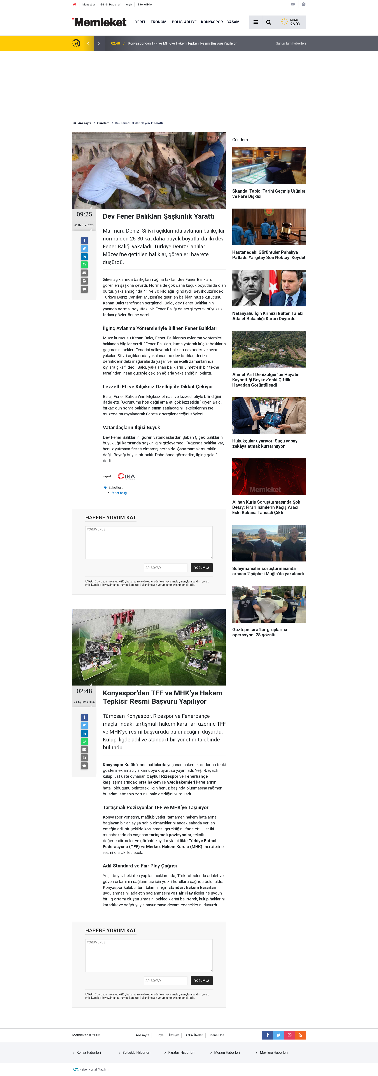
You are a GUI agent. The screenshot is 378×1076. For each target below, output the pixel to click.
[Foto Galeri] (303, 4)
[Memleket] (99, 22)
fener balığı (119, 493)
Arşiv (129, 4)
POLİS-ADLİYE (184, 22)
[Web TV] (292, 4)
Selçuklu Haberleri (136, 1052)
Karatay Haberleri (181, 1052)
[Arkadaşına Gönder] (84, 272)
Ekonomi (159, 22)
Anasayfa (142, 1035)
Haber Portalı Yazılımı (94, 1069)
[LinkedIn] (84, 256)
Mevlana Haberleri (274, 1052)
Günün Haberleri (110, 4)
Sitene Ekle (145, 4)
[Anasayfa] (74, 4)
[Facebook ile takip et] (267, 1035)
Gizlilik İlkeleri (194, 1035)
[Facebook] (84, 240)
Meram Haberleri (227, 1052)
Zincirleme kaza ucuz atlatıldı (150, 43)
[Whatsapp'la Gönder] (84, 264)
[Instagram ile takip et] (289, 1035)
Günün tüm (291, 43)
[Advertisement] (189, 83)
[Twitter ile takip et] (278, 1035)
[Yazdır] (84, 281)
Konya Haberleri (89, 1052)
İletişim (174, 1035)
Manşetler (88, 4)
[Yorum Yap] (84, 289)
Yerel (140, 22)
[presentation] (87, 43)
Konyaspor (212, 22)
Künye (159, 1035)
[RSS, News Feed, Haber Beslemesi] (300, 1035)
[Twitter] (84, 248)
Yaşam (233, 22)
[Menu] (256, 22)
